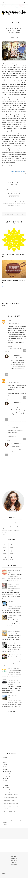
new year (23, 201)
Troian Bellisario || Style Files (11, 794)
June (6, 780)
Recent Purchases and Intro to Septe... (13, 281)
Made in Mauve (12, 436)
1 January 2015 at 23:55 (13, 382)
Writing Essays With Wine (15, 348)
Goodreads (13, 94)
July (5, 778)
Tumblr (11, 553)
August (6, 776)
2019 (4, 760)
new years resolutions (8, 203)
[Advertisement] (12, 739)
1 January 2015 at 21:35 (13, 323)
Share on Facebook (14, 190)
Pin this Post (15, 196)
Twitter (4, 547)
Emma (10, 320)
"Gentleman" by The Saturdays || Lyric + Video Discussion (14, 682)
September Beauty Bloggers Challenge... (12, 304)
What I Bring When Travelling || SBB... (14, 255)
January (6, 792)
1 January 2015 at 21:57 (16, 357)
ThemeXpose (15, 871)
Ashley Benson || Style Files (11, 803)
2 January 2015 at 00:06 (16, 405)
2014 (4, 822)
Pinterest (12, 547)
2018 (4, 762)
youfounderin (16, 355)
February (7, 789)
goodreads (17, 201)
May (6, 783)
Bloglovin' (5, 553)
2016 (4, 767)
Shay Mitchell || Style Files (10, 797)
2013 (4, 824)
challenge (12, 201)
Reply (25, 350)
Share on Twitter (15, 193)
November (7, 771)
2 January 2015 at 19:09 (16, 446)
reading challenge (16, 205)
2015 (4, 769)
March (6, 787)
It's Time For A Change (13, 668)
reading (9, 205)
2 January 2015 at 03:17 (13, 427)
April (6, 785)
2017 (4, 764)
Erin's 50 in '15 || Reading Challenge (12, 820)
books (8, 201)
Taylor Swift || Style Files (14, 643)
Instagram (5, 559)
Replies (8, 351)
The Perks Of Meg (14, 380)
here (20, 126)
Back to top (21, 876)
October (7, 773)
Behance (12, 559)
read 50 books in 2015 (19, 203)
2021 (4, 757)
